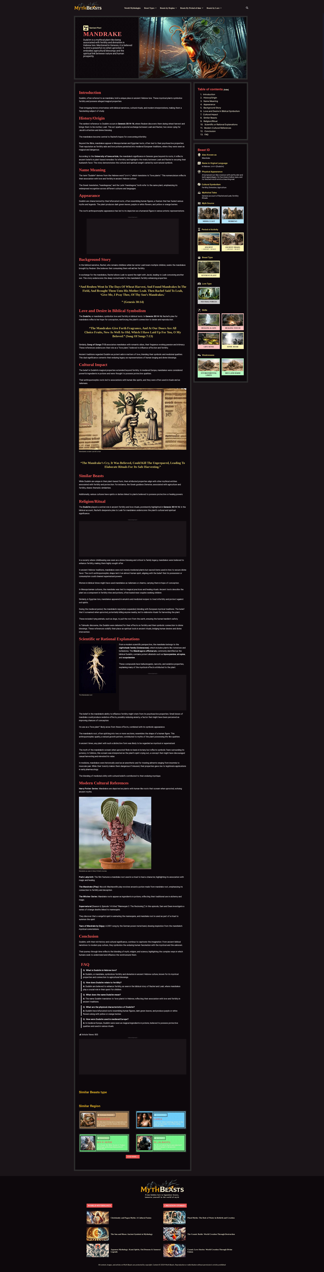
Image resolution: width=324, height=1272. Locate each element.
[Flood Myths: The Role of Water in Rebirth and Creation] (174, 1217)
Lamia (158, 1119)
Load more (132, 1157)
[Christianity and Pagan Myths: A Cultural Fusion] (98, 1217)
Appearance (209, 104)
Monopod (103, 1119)
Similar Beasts (210, 117)
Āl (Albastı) (162, 1142)
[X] (91, 62)
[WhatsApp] (103, 62)
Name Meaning (211, 101)
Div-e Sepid (104, 1142)
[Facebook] (85, 62)
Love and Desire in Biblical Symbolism (221, 111)
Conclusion (210, 131)
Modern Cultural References (217, 128)
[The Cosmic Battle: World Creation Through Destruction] (174, 1234)
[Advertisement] (133, 236)
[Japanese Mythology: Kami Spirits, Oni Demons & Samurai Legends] (98, 1250)
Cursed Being (161, 1115)
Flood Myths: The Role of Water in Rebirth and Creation (211, 1218)
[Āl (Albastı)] (144, 1143)
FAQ (206, 134)
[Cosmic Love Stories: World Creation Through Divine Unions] (174, 1250)
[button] (247, 8)
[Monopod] (87, 1119)
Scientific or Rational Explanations (221, 124)
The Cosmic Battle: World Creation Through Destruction (211, 1234)
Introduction (209, 94)
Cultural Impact (210, 114)
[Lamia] (144, 1119)
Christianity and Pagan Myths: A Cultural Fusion (131, 1218)
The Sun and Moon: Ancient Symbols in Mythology (132, 1234)
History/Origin (210, 97)
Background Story (212, 107)
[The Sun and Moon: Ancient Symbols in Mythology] (98, 1234)
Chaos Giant (104, 1138)
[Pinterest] (97, 62)
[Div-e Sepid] (87, 1143)
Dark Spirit (160, 1138)
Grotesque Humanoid (106, 1115)
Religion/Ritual (210, 121)
